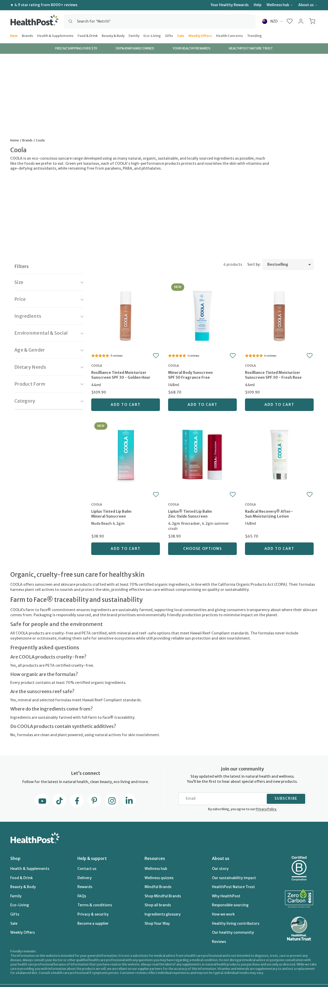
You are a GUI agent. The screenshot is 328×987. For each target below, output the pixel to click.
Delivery (84, 878)
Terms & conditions (94, 905)
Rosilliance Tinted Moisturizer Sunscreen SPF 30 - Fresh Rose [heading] (273, 375)
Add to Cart (126, 404)
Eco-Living (152, 35)
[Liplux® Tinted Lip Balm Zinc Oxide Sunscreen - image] (202, 454)
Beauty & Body (113, 35)
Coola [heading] (96, 365)
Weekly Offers (200, 35)
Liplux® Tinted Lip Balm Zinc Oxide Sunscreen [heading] (190, 514)
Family (134, 35)
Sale (180, 35)
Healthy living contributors (235, 923)
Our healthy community (233, 932)
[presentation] (125, 379)
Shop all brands (158, 905)
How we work (223, 914)
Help (257, 5)
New (14, 35)
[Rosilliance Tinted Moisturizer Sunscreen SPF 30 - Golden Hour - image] (125, 315)
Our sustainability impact (234, 878)
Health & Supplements (55, 35)
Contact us (86, 868)
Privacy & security (93, 914)
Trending (254, 35)
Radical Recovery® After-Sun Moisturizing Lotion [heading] (269, 514)
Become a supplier (93, 923)
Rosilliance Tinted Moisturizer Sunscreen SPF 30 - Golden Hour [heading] (120, 375)
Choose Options (202, 548)
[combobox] (160, 21)
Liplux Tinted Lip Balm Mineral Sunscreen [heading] (111, 514)
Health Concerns (229, 35)
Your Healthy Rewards (230, 5)
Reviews (219, 941)
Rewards (84, 887)
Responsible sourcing (230, 905)
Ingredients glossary (163, 914)
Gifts (169, 35)
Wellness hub (277, 5)
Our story (220, 868)
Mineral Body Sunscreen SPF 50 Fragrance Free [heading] (190, 375)
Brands (27, 35)
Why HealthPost (226, 896)
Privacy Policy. (266, 809)
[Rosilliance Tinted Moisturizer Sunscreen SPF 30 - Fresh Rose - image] (279, 315)
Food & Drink (88, 35)
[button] (289, 21)
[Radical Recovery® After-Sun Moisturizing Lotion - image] (279, 454)
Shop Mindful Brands (163, 896)
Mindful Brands (158, 887)
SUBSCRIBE (286, 798)
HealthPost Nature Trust (233, 887)
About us (306, 5)
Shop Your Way (157, 923)
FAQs (81, 896)
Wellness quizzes (159, 878)
